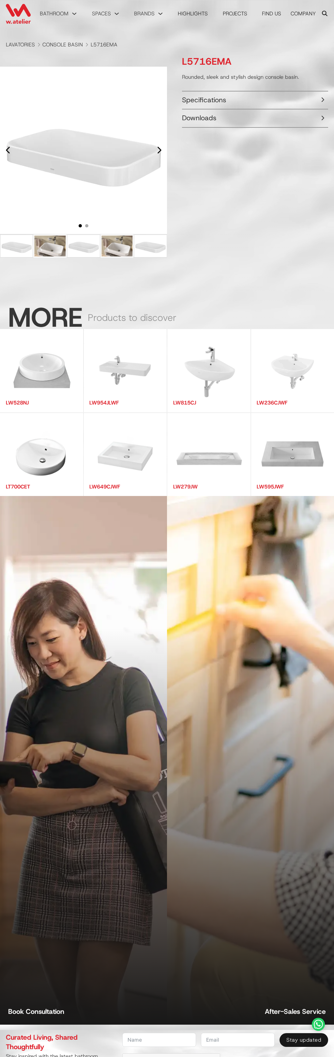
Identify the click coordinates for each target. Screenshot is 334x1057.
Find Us (271, 13)
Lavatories (20, 44)
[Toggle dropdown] (74, 13)
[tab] (80, 225)
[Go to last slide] (8, 150)
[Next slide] (159, 150)
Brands (144, 13)
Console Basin (62, 44)
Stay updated (303, 1039)
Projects (235, 13)
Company (303, 13)
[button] (16, 246)
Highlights (193, 13)
